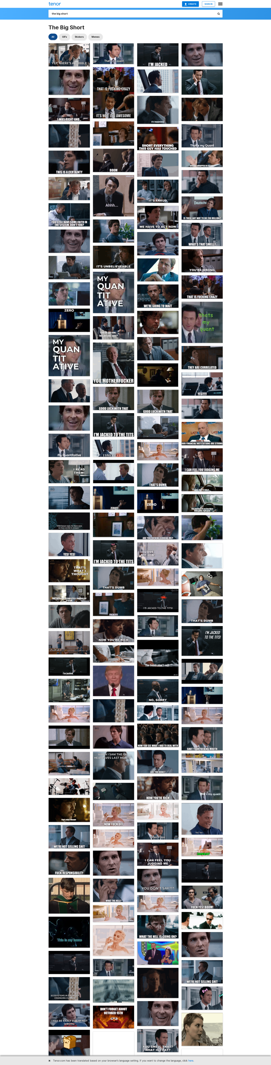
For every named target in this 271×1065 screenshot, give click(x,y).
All (53, 36)
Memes (96, 36)
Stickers (79, 36)
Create (192, 4)
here (190, 1060)
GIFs (64, 36)
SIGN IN (209, 4)
